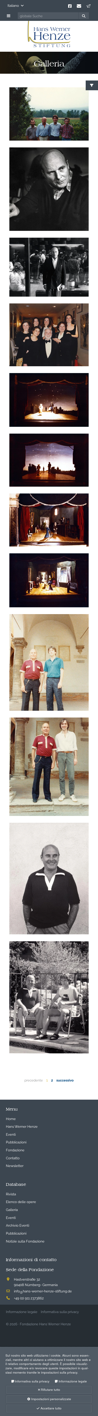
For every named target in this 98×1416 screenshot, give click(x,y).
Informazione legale (73, 1381)
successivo (65, 1080)
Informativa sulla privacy (32, 1381)
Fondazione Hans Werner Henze (45, 1323)
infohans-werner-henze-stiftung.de (43, 1291)
